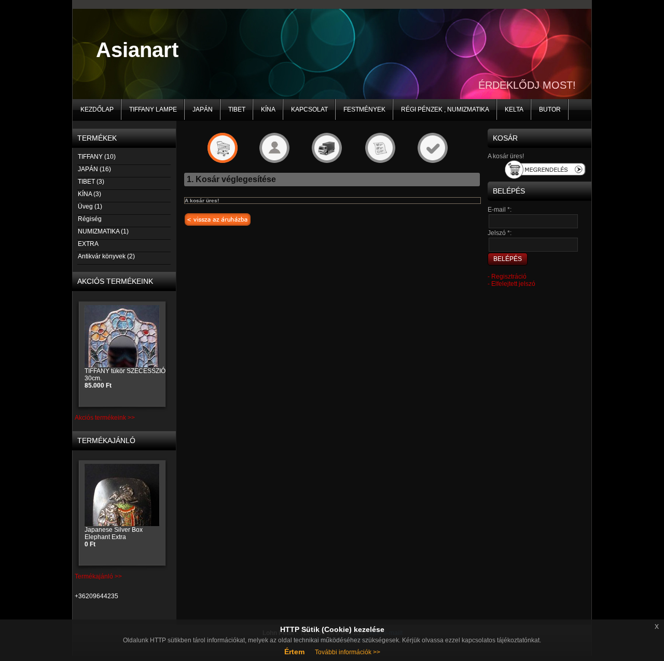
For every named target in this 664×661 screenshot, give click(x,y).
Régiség (90, 219)
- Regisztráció (507, 276)
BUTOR (550, 109)
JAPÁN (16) (94, 169)
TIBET (236, 109)
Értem (294, 652)
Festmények (364, 109)
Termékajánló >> (98, 576)
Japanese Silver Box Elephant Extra (114, 537)
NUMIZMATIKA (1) (103, 231)
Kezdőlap (97, 109)
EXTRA (88, 243)
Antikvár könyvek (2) (106, 256)
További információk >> (347, 652)
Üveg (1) (90, 206)
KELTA (514, 109)
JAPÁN (202, 109)
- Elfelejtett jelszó (511, 283)
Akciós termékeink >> (105, 417)
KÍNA (268, 109)
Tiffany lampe (153, 109)
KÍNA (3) (89, 194)
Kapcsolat (309, 109)
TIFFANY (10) (97, 156)
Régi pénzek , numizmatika (445, 109)
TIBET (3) (91, 181)
